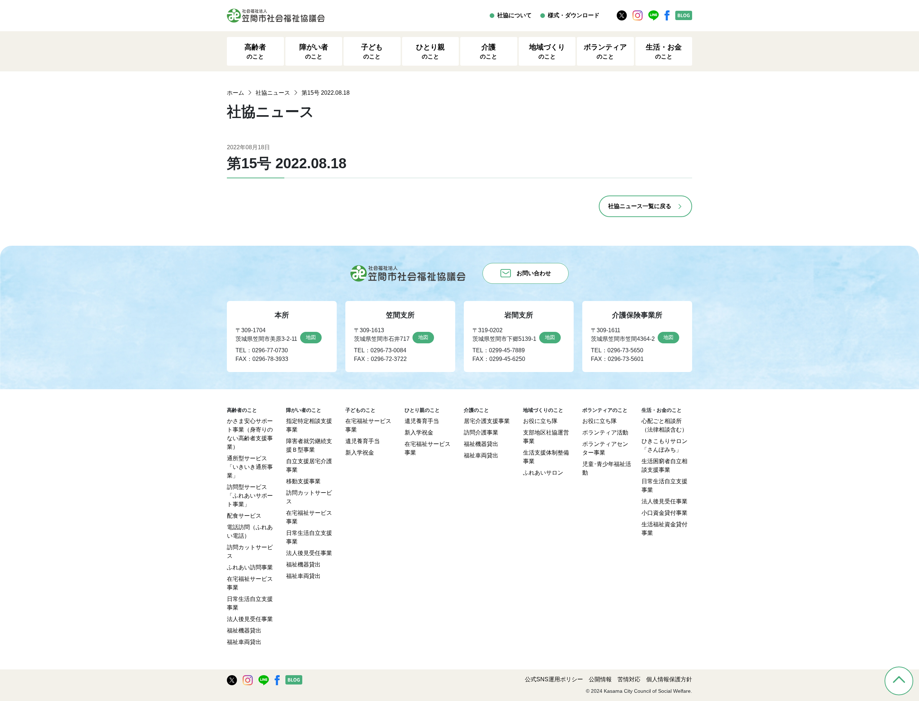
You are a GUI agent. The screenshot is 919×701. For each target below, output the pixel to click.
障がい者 (313, 51)
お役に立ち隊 (540, 421)
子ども (372, 51)
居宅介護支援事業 (487, 421)
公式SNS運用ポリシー (554, 679)
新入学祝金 (359, 453)
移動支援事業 (303, 481)
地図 (311, 337)
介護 (488, 51)
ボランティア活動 (605, 432)
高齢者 (255, 51)
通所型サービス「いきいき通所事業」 (250, 467)
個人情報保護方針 (669, 679)
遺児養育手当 (362, 441)
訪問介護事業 (481, 432)
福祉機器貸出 (244, 630)
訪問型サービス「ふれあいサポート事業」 (250, 495)
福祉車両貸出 (244, 642)
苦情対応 (628, 679)
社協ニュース (273, 93)
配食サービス (244, 516)
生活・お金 (664, 51)
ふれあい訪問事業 (250, 567)
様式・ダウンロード (574, 15)
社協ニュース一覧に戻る (639, 206)
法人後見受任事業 (250, 619)
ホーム (235, 93)
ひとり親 (430, 51)
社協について (514, 15)
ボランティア (605, 51)
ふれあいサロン (543, 473)
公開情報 (600, 679)
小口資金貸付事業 (664, 513)
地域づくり (547, 51)
